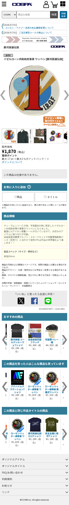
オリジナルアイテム (13, 459)
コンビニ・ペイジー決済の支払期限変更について (29, 27)
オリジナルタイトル (13, 466)
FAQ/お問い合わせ (12, 472)
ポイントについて (12, 162)
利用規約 (7, 479)
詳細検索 (63, 15)
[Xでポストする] (21, 303)
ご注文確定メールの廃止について (35, 32)
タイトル (52, 196)
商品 (19, 196)
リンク (6, 492)
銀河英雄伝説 (11, 47)
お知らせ (7, 485)
